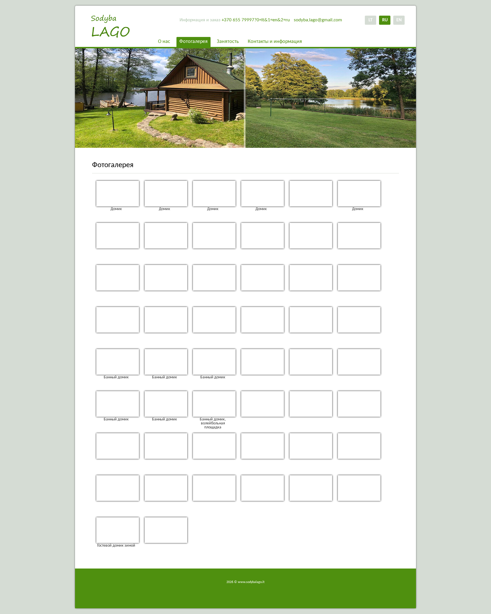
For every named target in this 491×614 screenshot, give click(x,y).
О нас (164, 41)
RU (385, 20)
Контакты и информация (275, 41)
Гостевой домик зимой (116, 546)
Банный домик (116, 377)
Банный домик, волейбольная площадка (213, 422)
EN (399, 20)
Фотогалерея (193, 41)
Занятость (228, 41)
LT (371, 20)
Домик (116, 209)
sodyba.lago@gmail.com (318, 20)
